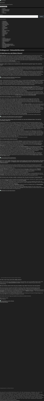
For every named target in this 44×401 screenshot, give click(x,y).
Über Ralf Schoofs (5, 10)
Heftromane (27, 394)
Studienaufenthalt (10, 398)
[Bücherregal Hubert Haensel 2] (8, 157)
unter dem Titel (25, 94)
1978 (20, 392)
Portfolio (3, 8)
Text (21, 398)
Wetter (3, 35)
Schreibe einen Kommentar (11, 399)
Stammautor (41, 397)
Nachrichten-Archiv (6, 30)
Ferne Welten (4, 25)
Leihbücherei (10, 395)
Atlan (39, 392)
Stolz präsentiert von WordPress (14, 400)
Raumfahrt (4, 31)
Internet (37, 394)
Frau (14, 394)
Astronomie (4, 21)
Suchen (1, 14)
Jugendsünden (4, 27)
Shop (3, 11)
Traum (26, 398)
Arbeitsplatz (33, 392)
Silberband (37, 397)
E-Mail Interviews (5, 24)
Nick (27, 395)
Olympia (29, 395)
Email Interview (28, 393)
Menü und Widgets (3, 6)
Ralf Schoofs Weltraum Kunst (7, 44)
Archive (3, 37)
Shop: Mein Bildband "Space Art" (8, 45)
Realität (29, 396)
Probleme (16, 396)
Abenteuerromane (27, 392)
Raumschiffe (25, 396)
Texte (24, 398)
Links (3, 29)
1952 (18, 392)
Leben (4, 395)
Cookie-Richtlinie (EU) (6, 38)
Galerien (3, 26)
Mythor (24, 395)
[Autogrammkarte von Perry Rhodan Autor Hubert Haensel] (8, 302)
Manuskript (16, 395)
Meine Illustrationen (6, 9)
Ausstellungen (4, 22)
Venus (29, 398)
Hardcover (23, 394)
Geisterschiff (18, 394)
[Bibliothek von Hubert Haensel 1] (13, 190)
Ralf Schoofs (2, 2)
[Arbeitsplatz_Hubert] (11, 116)
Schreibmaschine (12, 397)
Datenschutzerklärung (6, 39)
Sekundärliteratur (27, 397)
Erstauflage (37, 393)
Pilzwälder (13, 396)
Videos (3, 34)
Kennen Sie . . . (5, 28)
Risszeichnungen (39, 396)
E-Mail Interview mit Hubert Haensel (11, 53)
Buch (13, 393)
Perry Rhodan (19, 81)
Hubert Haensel (33, 394)
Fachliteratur (2, 394)
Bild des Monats (5, 23)
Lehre (7, 395)
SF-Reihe (32, 397)
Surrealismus (4, 33)
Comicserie (19, 393)
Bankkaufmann (3, 393)
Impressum (4, 12)
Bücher (15, 393)
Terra (14, 398)
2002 (22, 392)
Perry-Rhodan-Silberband (23, 146)
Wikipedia (2, 399)
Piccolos (8, 396)
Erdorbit (33, 393)
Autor (41, 392)
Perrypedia (27, 168)
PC (32, 395)
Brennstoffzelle (9, 393)
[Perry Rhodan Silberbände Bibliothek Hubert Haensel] (10, 77)
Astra (36, 392)
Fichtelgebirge (10, 394)
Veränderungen (33, 398)
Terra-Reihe (18, 398)
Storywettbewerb (3, 398)
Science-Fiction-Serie (20, 397)
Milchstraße (20, 395)
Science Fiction (5, 32)
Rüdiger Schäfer (35, 154)
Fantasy (6, 394)
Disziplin (23, 393)
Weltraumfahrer (39, 398)
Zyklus (5, 399)
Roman (1, 397)
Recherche (33, 396)
